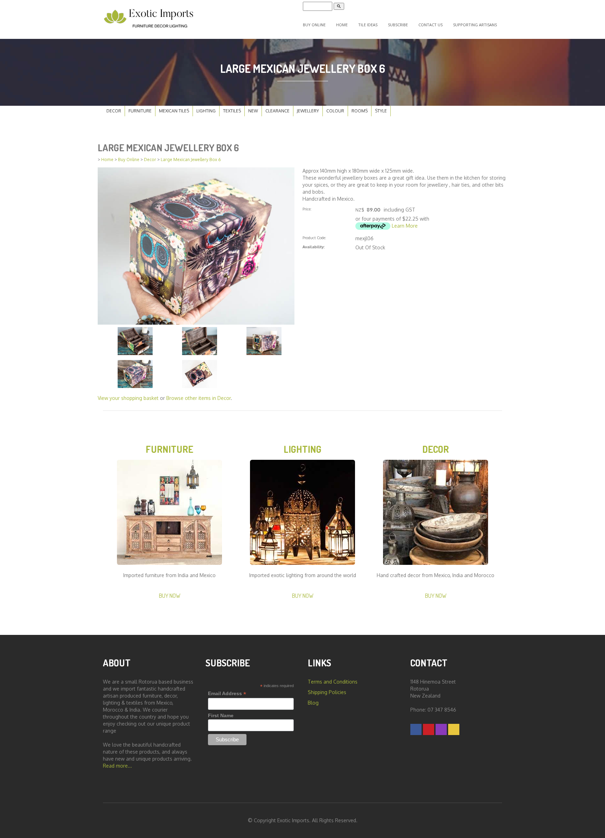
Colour (335, 110)
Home (342, 24)
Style (381, 110)
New (253, 110)
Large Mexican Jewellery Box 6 (191, 159)
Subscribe (398, 24)
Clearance (277, 110)
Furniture (140, 110)
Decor (113, 110)
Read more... (117, 766)
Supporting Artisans (475, 24)
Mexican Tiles (174, 110)
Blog (313, 703)
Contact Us (430, 24)
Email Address (227, 693)
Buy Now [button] (169, 595)
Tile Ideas (367, 24)
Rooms (360, 110)
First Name (221, 715)
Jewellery (308, 110)
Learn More (405, 226)
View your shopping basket (128, 398)
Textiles (232, 110)
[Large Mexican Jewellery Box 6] (196, 245)
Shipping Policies (327, 692)
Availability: (313, 246)
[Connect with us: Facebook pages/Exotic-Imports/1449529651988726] (416, 729)
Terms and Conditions (332, 682)
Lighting (206, 110)
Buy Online (314, 24)
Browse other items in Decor (198, 398)
